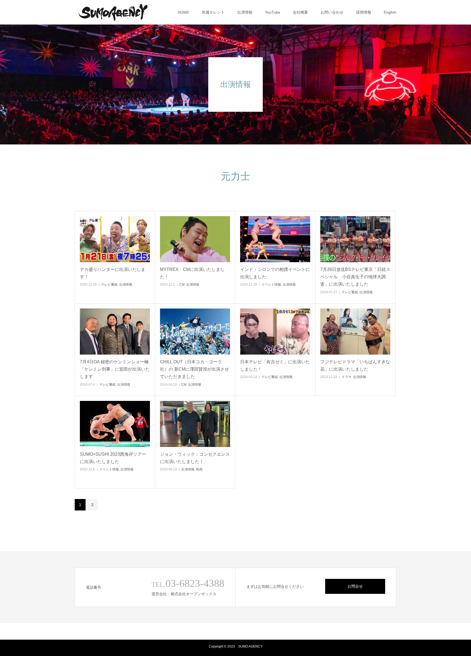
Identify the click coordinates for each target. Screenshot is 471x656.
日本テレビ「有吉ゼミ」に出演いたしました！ (275, 365)
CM (182, 284)
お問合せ (355, 586)
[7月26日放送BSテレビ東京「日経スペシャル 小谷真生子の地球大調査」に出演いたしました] (355, 239)
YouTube (272, 12)
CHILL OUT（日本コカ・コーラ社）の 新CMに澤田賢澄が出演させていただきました (194, 369)
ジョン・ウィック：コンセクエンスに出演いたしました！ (195, 458)
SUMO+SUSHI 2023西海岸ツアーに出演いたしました (113, 458)
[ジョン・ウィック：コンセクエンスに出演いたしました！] (195, 424)
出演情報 (244, 12)
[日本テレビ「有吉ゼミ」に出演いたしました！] (275, 332)
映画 (199, 469)
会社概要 (300, 12)
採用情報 (363, 12)
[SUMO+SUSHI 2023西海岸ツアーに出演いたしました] (115, 424)
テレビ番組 (109, 284)
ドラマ (346, 377)
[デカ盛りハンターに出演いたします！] (115, 239)
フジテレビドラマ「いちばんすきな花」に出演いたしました (355, 365)
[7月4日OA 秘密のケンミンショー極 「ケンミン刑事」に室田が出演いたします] (115, 332)
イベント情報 (271, 284)
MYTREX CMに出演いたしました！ (192, 273)
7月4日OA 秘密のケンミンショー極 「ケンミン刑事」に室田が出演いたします (115, 369)
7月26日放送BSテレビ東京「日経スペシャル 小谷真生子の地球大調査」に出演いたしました (355, 276)
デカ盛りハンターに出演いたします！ (112, 273)
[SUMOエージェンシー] (113, 12)
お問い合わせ (332, 12)
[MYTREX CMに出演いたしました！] (195, 239)
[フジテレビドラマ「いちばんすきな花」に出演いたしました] (355, 332)
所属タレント (213, 12)
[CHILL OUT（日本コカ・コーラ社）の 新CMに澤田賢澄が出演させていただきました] (195, 332)
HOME (183, 12)
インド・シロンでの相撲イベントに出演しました (275, 273)
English (390, 12)
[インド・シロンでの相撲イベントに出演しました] (275, 239)
